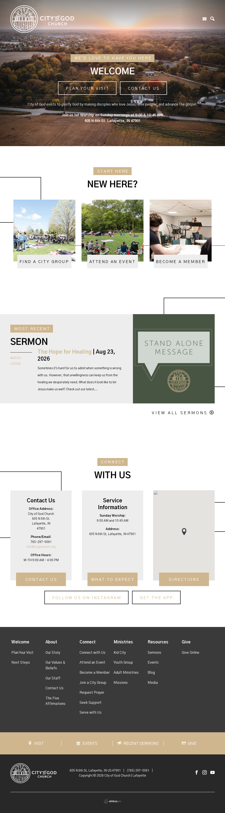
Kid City (120, 652)
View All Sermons (180, 413)
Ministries (123, 642)
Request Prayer (92, 692)
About (51, 642)
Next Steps (20, 662)
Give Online (190, 652)
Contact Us (144, 89)
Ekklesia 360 (112, 801)
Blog (151, 672)
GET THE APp (156, 598)
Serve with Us (91, 712)
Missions (121, 682)
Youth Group (123, 662)
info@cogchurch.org (41, 546)
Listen (15, 363)
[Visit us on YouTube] (212, 772)
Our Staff (52, 678)
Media (153, 682)
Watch (15, 358)
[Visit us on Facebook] (196, 772)
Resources (158, 642)
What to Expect (112, 580)
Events (153, 662)
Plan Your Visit (87, 89)
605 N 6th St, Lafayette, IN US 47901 (95, 770)
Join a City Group (93, 682)
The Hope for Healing (65, 352)
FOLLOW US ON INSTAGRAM (86, 598)
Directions (184, 580)
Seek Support (91, 702)
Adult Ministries (126, 672)
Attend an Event (92, 662)
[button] (184, 531)
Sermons (154, 652)
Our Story (52, 652)
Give (186, 642)
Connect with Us (92, 652)
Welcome (20, 642)
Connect (88, 642)
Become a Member (95, 672)
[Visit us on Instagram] (204, 772)
